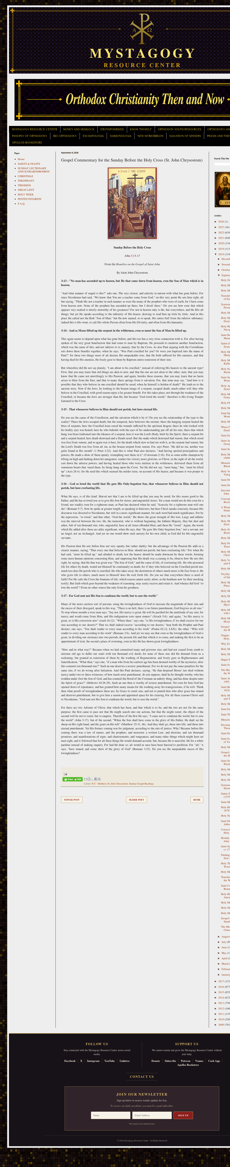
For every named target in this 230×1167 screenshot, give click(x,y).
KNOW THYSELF (141, 129)
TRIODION (24, 185)
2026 (221, 221)
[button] (9, 1151)
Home (197, 799)
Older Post (136, 799)
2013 (221, 1003)
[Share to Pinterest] (99, 779)
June (224, 947)
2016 (221, 986)
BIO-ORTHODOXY (65, 136)
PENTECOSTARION (29, 199)
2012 (221, 1008)
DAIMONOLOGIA (120, 136)
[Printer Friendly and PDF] (73, 780)
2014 (221, 997)
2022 (221, 232)
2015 (221, 992)
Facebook (69, 1061)
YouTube (109, 1061)
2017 (221, 981)
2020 (221, 243)
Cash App (214, 1061)
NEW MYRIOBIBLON (150, 136)
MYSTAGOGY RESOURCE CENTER (34, 129)
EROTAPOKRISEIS (112, 129)
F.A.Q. (21, 203)
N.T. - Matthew (99, 783)
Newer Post (72, 799)
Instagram (93, 1061)
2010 (221, 1019)
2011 (221, 1014)
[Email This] (85, 779)
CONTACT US (142, 1076)
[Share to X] (92, 779)
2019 (221, 248)
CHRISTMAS (25, 176)
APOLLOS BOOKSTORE (27, 142)
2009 (221, 1024)
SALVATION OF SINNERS (185, 136)
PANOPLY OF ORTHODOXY (29, 136)
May (224, 953)
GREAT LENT (26, 189)
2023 (221, 227)
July (224, 942)
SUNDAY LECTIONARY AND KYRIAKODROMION (34, 169)
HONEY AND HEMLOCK (78, 129)
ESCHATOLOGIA (93, 136)
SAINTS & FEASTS (29, 163)
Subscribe (170, 1061)
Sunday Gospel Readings (141, 783)
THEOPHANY (26, 180)
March (225, 963)
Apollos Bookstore (188, 1065)
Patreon (185, 1061)
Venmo (199, 1061)
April (225, 958)
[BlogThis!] (89, 779)
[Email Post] (65, 773)
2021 (221, 238)
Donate (155, 1061)
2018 (221, 254)
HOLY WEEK (26, 194)
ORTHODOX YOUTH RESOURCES (179, 129)
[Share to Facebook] (96, 779)
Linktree (125, 1061)
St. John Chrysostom (117, 783)
